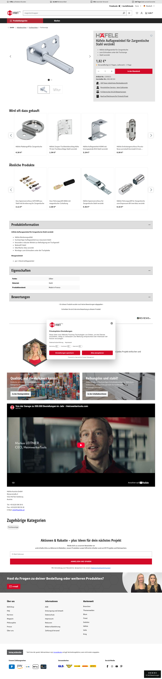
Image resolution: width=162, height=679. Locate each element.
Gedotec (86, 622)
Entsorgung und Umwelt (54, 611)
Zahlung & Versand (52, 630)
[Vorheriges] (10, 56)
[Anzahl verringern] (98, 71)
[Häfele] (107, 35)
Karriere (10, 615)
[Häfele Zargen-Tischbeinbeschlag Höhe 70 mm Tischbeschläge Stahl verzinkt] (64, 130)
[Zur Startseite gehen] (14, 13)
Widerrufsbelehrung (52, 626)
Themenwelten (88, 610)
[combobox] (72, 13)
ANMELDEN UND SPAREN (81, 561)
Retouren (48, 623)
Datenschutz (49, 615)
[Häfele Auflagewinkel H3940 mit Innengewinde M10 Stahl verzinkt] (98, 130)
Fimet (85, 618)
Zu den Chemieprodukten (20, 394)
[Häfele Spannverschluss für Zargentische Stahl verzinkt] (98, 184)
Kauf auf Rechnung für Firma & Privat (114, 96)
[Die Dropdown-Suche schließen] (129, 13)
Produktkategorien (20, 20)
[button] (81, 309)
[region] (50, 62)
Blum (85, 614)
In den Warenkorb (134, 71)
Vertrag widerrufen (15, 652)
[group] (30, 134)
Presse (9, 626)
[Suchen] (124, 13)
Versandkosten (57, 652)
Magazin (10, 619)
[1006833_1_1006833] (50, 54)
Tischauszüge (13, 527)
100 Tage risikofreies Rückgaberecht (114, 83)
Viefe (85, 630)
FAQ (8, 611)
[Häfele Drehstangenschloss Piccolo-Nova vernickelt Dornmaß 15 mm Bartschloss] (131, 130)
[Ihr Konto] (141, 13)
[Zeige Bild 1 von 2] (49, 80)
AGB (46, 607)
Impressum (49, 619)
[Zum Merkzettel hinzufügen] (151, 35)
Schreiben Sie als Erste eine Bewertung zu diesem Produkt (81, 309)
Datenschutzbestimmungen (101, 568)
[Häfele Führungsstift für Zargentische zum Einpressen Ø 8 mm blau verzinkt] (131, 184)
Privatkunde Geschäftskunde (121, 6)
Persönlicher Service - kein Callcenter (114, 87)
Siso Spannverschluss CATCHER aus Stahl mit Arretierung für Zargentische (30, 202)
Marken (57, 20)
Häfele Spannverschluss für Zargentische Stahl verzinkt (93, 202)
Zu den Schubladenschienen (97, 394)
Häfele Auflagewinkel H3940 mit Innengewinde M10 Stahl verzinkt (95, 147)
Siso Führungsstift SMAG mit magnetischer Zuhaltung (60, 202)
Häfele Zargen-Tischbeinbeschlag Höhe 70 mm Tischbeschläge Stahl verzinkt (64, 147)
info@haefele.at (18, 510)
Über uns (10, 630)
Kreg (85, 634)
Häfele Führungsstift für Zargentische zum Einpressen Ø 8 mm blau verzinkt (131, 202)
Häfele (85, 626)
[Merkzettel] (137, 13)
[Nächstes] (90, 56)
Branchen (86, 606)
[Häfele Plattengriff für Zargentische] (30, 130)
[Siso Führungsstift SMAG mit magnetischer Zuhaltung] (64, 184)
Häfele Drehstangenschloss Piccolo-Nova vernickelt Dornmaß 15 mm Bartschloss (130, 147)
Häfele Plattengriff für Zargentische (29, 146)
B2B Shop (10, 607)
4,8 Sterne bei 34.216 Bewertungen (113, 92)
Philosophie (11, 623)
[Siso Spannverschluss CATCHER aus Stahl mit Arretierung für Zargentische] (30, 184)
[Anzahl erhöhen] (111, 71)
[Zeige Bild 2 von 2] (51, 80)
